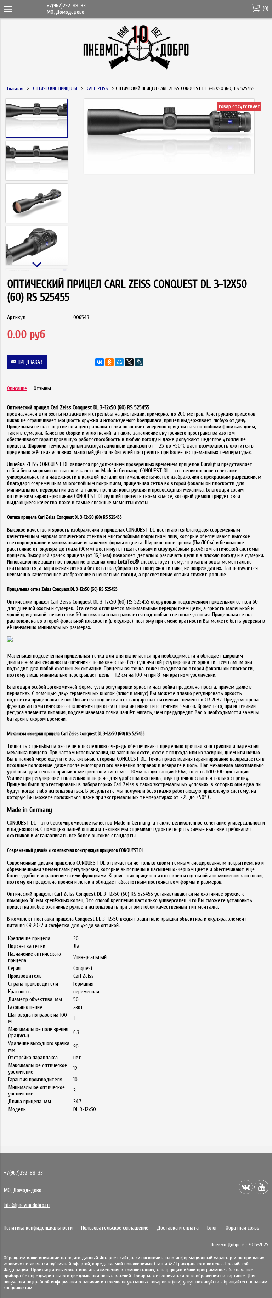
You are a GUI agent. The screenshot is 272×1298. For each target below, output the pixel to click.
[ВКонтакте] (99, 362)
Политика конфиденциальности (38, 1228)
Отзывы (42, 388)
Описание (17, 388)
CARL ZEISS (97, 88)
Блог (212, 1228)
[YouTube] (261, 1187)
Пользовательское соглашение (114, 1228)
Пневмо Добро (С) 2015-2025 (239, 1245)
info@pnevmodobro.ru (27, 1205)
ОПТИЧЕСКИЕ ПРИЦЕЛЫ (55, 88)
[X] (129, 362)
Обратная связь (242, 1228)
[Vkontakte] (246, 1187)
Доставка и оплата (178, 1228)
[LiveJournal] (139, 362)
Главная (15, 88)
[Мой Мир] (119, 362)
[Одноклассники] (109, 362)
